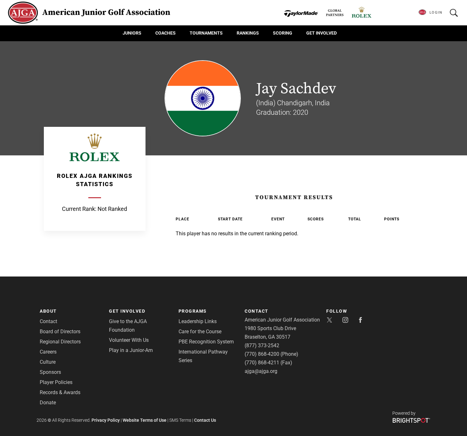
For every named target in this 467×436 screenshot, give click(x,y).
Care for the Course (200, 332)
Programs (193, 311)
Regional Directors (60, 342)
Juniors (132, 33)
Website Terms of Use (144, 420)
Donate (48, 403)
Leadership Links (198, 321)
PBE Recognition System (206, 342)
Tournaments (206, 33)
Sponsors (50, 372)
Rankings (248, 33)
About (48, 311)
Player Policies (56, 382)
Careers (48, 352)
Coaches (165, 33)
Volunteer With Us (129, 340)
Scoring (282, 33)
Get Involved (321, 33)
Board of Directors (60, 332)
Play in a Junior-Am (131, 350)
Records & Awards (60, 392)
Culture (48, 362)
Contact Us (205, 420)
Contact (48, 321)
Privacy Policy (105, 420)
